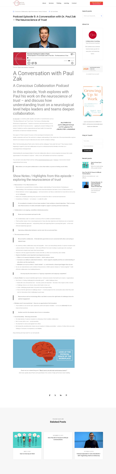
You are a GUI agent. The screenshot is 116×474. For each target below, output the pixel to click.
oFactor (56, 160)
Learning (66, 3)
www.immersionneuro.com (45, 160)
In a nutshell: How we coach (92, 74)
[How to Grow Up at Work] (85, 165)
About (44, 3)
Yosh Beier (55, 11)
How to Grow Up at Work (27, 454)
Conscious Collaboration (21, 11)
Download (31, 67)
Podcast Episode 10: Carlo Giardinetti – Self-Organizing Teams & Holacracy (89, 454)
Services (51, 3)
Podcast (44, 11)
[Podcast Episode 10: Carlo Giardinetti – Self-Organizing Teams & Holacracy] (85, 185)
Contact (74, 3)
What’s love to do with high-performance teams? (53, 370)
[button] (96, 3)
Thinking (58, 3)
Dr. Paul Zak (16, 119)
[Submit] (101, 16)
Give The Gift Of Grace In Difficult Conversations (58, 439)
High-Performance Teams (35, 11)
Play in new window (23, 67)
